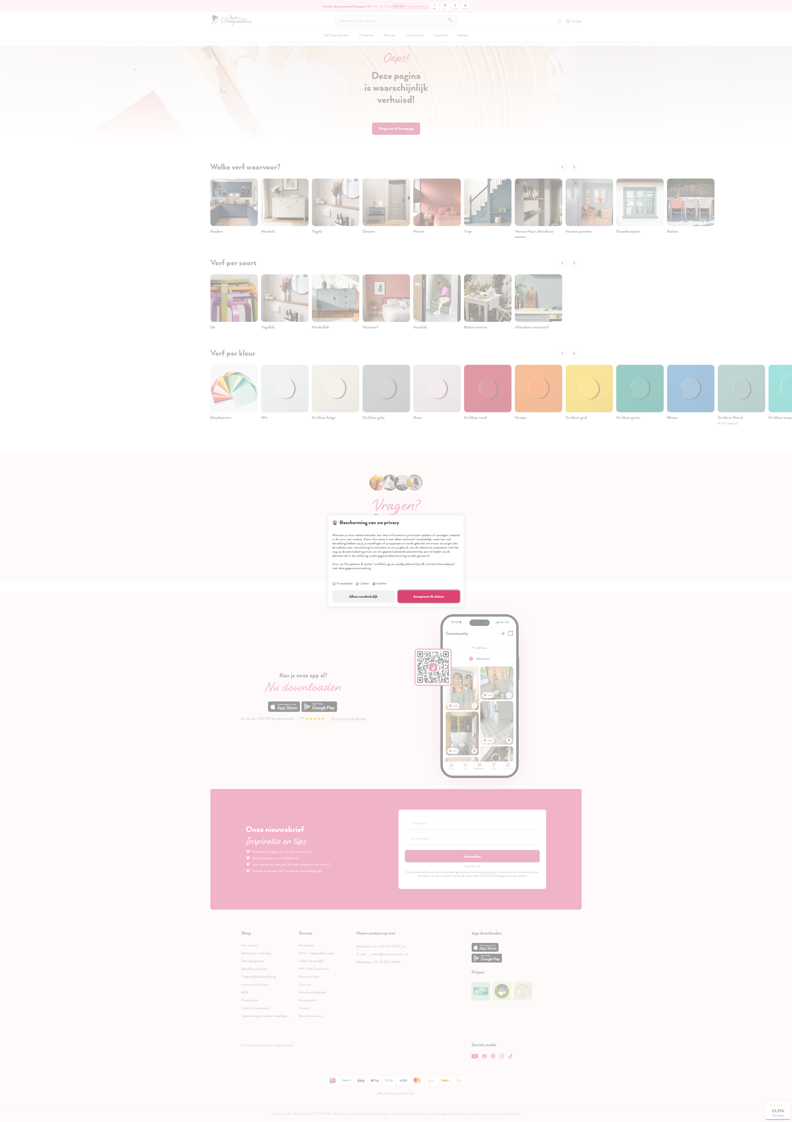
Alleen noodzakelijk (363, 596)
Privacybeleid (344, 583)
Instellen (381, 583)
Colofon (364, 583)
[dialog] (396, 561)
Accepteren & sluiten (428, 596)
